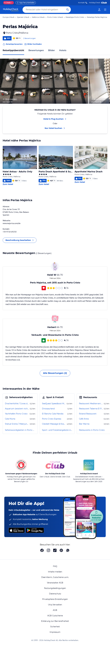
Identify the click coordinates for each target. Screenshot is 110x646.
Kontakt (81, 3)
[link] (99, 9)
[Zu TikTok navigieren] (55, 550)
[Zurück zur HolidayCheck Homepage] (10, 9)
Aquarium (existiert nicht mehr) (17, 408)
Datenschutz (55, 593)
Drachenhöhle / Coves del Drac (17, 403)
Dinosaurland (48, 408)
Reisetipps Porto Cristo (75, 17)
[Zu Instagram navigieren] (48, 550)
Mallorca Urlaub (38, 17)
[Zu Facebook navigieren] (42, 550)
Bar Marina (84, 424)
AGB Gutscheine (55, 615)
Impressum (55, 632)
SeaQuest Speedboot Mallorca (54, 403)
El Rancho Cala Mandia (52, 414)
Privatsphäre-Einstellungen (55, 599)
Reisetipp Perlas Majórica (97, 17)
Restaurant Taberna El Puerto (91, 408)
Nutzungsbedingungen (55, 588)
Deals (7, 3)
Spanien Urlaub (23, 17)
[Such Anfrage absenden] (67, 9)
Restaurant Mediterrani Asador (91, 403)
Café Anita (84, 419)
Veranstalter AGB (55, 583)
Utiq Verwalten (55, 604)
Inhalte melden (55, 572)
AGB (55, 610)
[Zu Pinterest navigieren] (61, 550)
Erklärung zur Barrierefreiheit (55, 621)
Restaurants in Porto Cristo (92, 430)
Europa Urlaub (8, 17)
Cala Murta (10, 419)
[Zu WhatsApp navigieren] (68, 550)
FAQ (55, 566)
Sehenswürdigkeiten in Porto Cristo (20, 430)
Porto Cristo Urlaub (55, 17)
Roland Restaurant (87, 414)
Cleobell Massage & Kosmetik (54, 424)
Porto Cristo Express (51, 419)
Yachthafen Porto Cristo (16, 414)
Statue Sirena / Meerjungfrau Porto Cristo (17, 424)
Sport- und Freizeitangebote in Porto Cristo (57, 430)
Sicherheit (55, 626)
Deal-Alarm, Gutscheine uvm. (55, 577)
